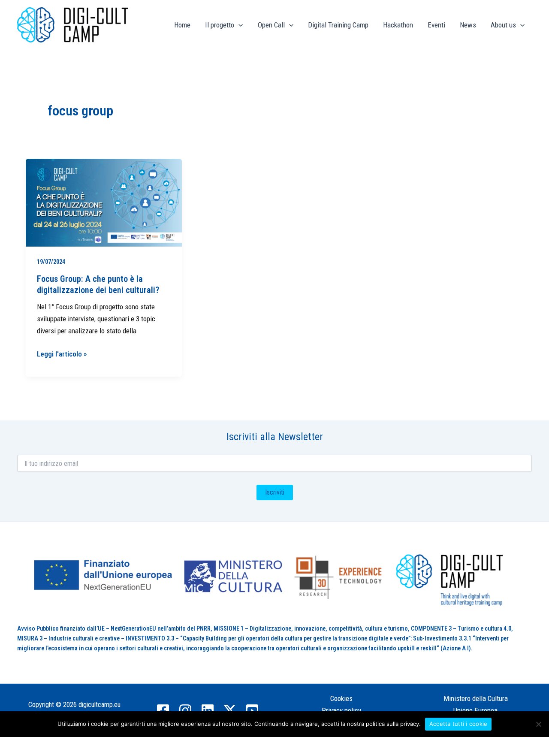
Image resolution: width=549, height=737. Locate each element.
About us (503, 25)
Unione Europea (475, 710)
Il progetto (219, 25)
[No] (538, 724)
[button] (238, 25)
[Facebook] (163, 710)
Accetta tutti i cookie (458, 723)
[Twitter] (230, 710)
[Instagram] (185, 710)
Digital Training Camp (338, 25)
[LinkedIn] (207, 710)
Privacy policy (341, 710)
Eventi (436, 25)
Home (182, 25)
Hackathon (398, 25)
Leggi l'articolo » (62, 353)
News (468, 25)
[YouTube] (252, 710)
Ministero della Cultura (475, 698)
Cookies (341, 698)
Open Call (271, 25)
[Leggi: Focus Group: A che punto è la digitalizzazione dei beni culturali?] (104, 203)
